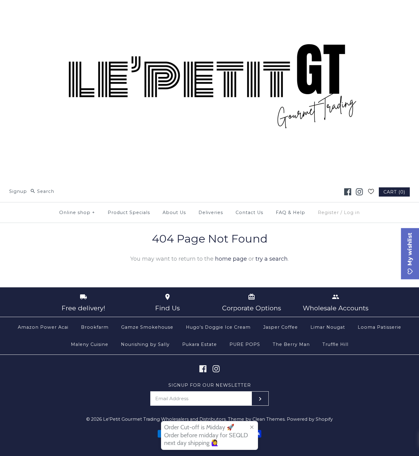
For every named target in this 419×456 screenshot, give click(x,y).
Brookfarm (95, 327)
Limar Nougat (327, 327)
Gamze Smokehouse (147, 327)
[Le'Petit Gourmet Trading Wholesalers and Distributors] (209, 10)
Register (328, 212)
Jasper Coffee (280, 327)
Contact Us (249, 212)
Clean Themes (268, 419)
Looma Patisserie (379, 327)
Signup (18, 191)
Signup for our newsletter (209, 385)
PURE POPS (244, 344)
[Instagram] (359, 191)
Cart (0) (394, 192)
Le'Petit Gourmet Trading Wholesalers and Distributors (164, 419)
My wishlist (409, 250)
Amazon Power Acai (43, 327)
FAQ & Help (290, 212)
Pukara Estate (199, 344)
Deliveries (210, 212)
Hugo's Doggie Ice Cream (218, 327)
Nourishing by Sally (145, 344)
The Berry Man (291, 344)
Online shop (77, 212)
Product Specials (129, 212)
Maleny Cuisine (89, 344)
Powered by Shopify (310, 419)
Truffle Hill (335, 344)
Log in (352, 212)
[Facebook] (347, 191)
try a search (272, 258)
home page (231, 258)
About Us (174, 212)
